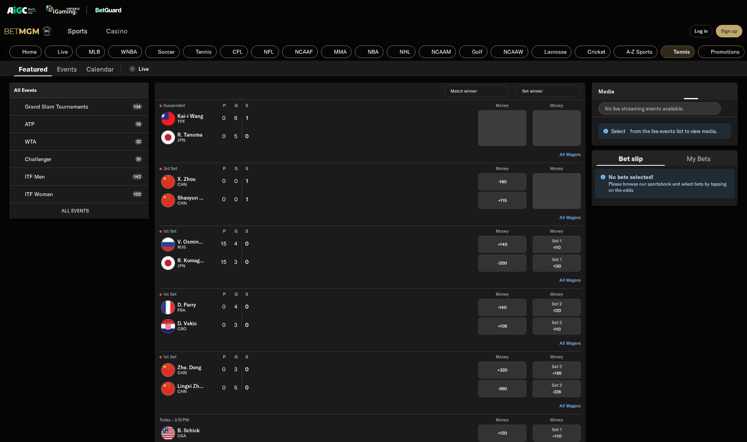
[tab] (33, 68)
